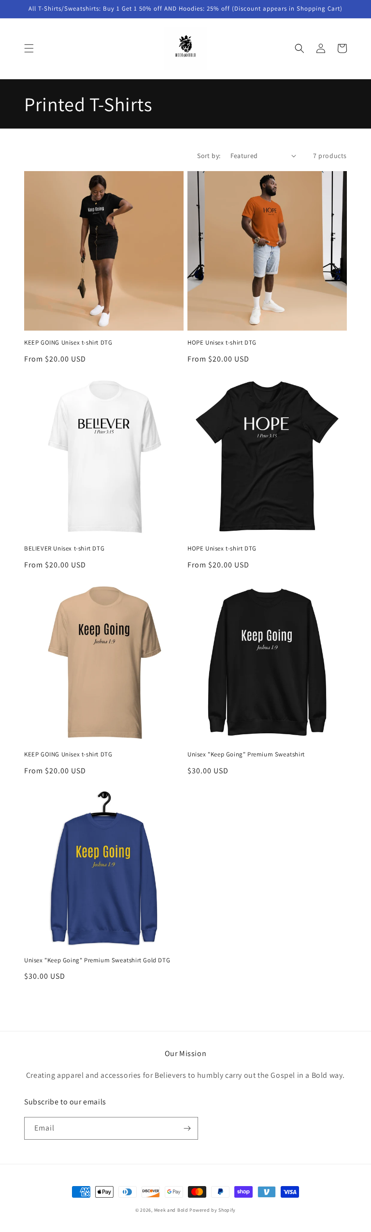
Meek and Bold (171, 1210)
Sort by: (208, 155)
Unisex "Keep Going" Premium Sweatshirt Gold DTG (97, 960)
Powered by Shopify (212, 1210)
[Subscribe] (187, 1128)
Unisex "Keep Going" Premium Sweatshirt (246, 754)
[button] (29, 48)
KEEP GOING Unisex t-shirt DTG (68, 343)
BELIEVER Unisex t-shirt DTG (64, 548)
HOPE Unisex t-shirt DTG (222, 343)
